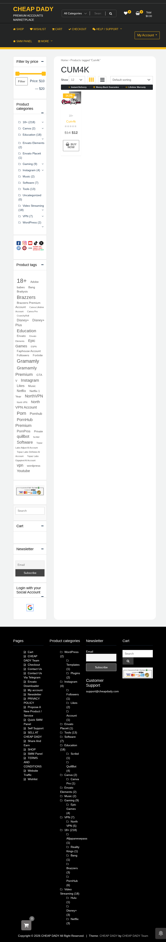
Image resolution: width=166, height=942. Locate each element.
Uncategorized (32, 195)
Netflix (21, 391)
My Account (146, 35)
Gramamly (28, 361)
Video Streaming (33, 205)
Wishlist (32, 779)
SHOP (32, 749)
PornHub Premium (24, 422)
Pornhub (36, 413)
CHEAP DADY (33, 9)
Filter (21, 81)
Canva (27, 128)
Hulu (74, 897)
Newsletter (34, 694)
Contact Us (35, 669)
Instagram (29, 170)
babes (21, 287)
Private (38, 431)
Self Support (36, 728)
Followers (23, 355)
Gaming (28, 164)
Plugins (75, 673)
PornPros (23, 431)
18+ (71, 115)
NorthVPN (34, 396)
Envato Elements (33, 143)
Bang (31, 287)
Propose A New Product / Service (33, 711)
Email (89, 651)
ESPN (34, 346)
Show (64, 79)
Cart (30, 652)
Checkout (34, 664)
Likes (20, 386)
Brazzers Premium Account (27, 305)
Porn (21, 413)
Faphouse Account (29, 351)
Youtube (23, 471)
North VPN (22, 402)
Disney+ (23, 320)
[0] (26, 925)
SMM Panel (35, 753)
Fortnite (38, 355)
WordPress (30, 222)
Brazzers (26, 297)
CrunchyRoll (23, 315)
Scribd (36, 437)
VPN (25, 216)
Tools (26, 189)
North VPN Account (27, 404)
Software (28, 182)
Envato (21, 335)
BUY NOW (72, 146)
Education (29, 134)
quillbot (23, 436)
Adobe (34, 281)
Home (64, 60)
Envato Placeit (32, 153)
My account (35, 690)
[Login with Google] (30, 607)
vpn (20, 465)
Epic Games (25, 343)
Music (26, 176)
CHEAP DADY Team (135, 935)
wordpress (33, 465)
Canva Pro (32, 311)
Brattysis (22, 291)
